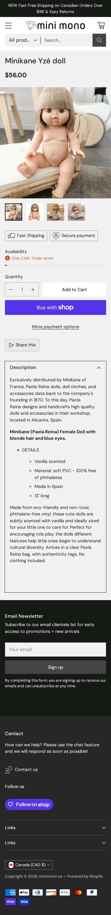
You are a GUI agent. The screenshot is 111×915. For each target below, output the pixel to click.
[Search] (99, 40)
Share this (26, 345)
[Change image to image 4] (76, 212)
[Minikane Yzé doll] (55, 142)
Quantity (14, 276)
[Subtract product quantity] (10, 289)
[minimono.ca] (55, 25)
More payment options (55, 326)
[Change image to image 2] (34, 212)
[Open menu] (8, 25)
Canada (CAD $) (30, 864)
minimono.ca (50, 876)
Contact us (26, 769)
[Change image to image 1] (13, 212)
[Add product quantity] (33, 289)
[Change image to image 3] (55, 212)
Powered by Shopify (85, 876)
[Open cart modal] (101, 25)
